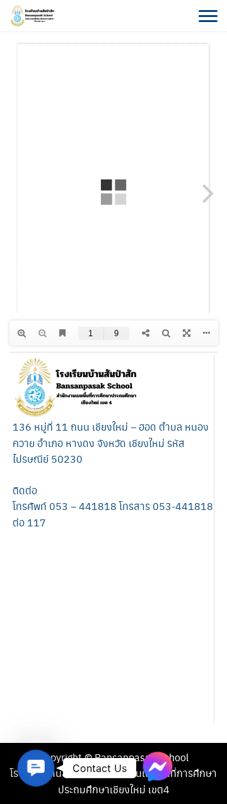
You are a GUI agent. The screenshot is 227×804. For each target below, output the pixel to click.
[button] (36, 768)
